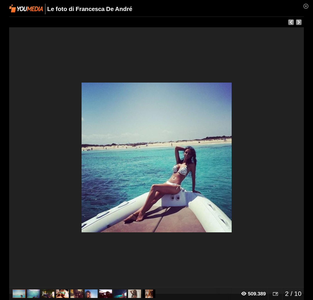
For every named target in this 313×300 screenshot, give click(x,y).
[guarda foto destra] (186, 157)
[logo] (26, 8)
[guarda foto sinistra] (38, 157)
